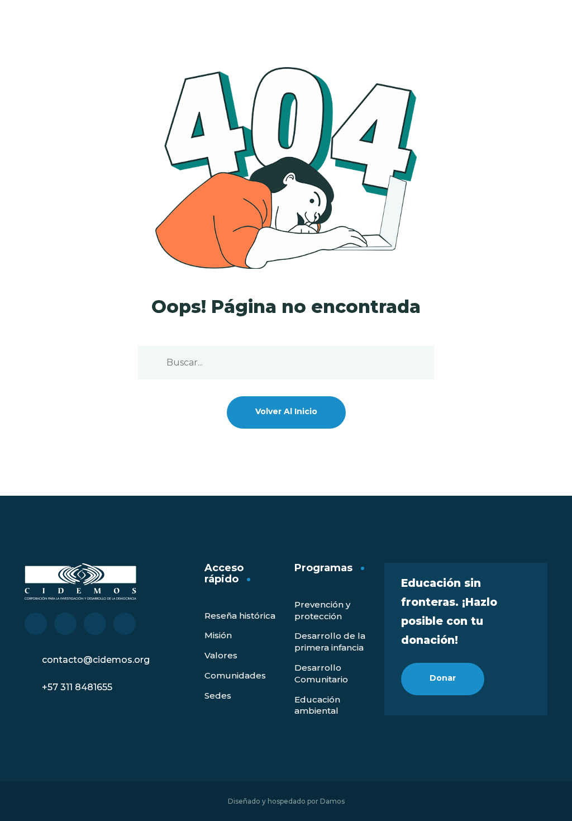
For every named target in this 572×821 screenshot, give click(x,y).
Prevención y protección (322, 610)
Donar (443, 678)
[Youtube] (95, 624)
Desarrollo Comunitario (321, 673)
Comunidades (235, 675)
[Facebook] (36, 624)
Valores (220, 655)
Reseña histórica (239, 615)
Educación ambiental (317, 705)
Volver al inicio (286, 411)
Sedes (217, 695)
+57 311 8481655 (77, 687)
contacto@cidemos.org (96, 659)
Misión (218, 635)
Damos (332, 801)
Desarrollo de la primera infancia (329, 641)
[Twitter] (65, 624)
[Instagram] (124, 624)
